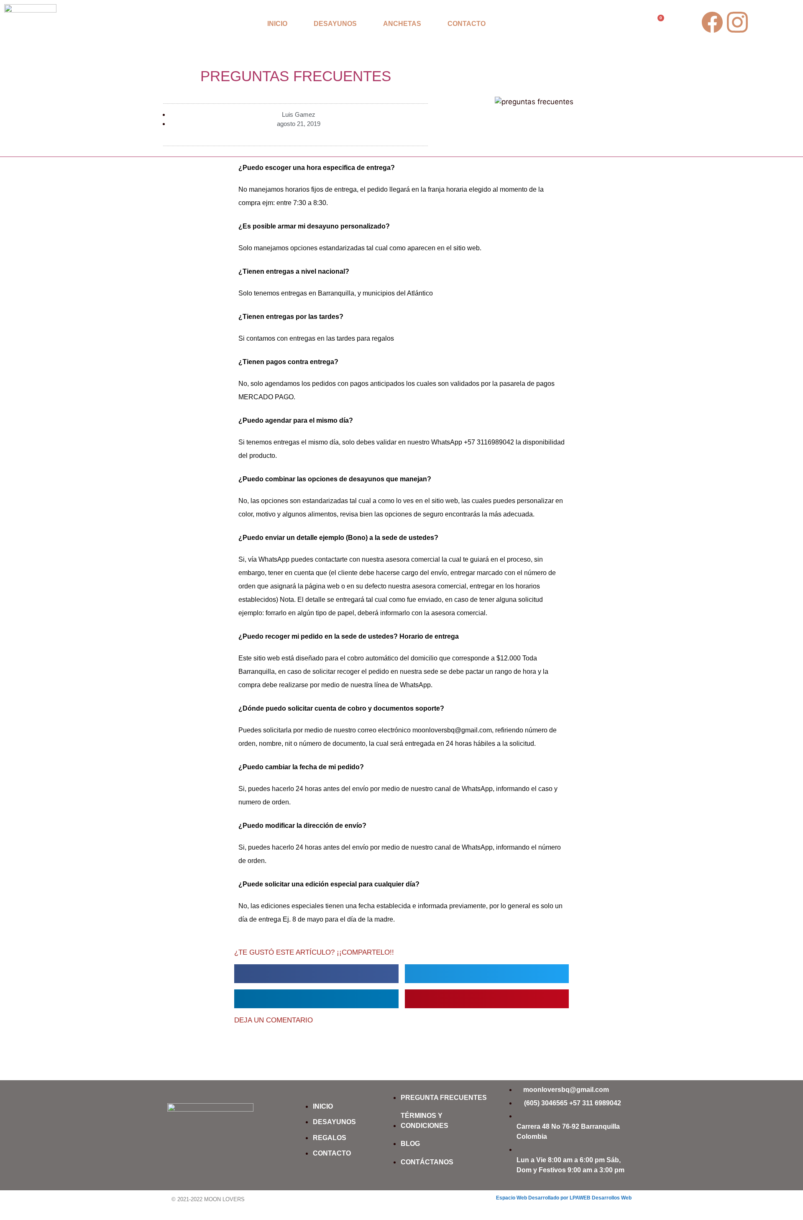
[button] (316, 973)
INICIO (277, 23)
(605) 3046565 (546, 1103)
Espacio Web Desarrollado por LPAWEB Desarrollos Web (564, 1198)
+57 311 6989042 (595, 1103)
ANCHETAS (402, 23)
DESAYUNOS (335, 23)
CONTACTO (467, 23)
